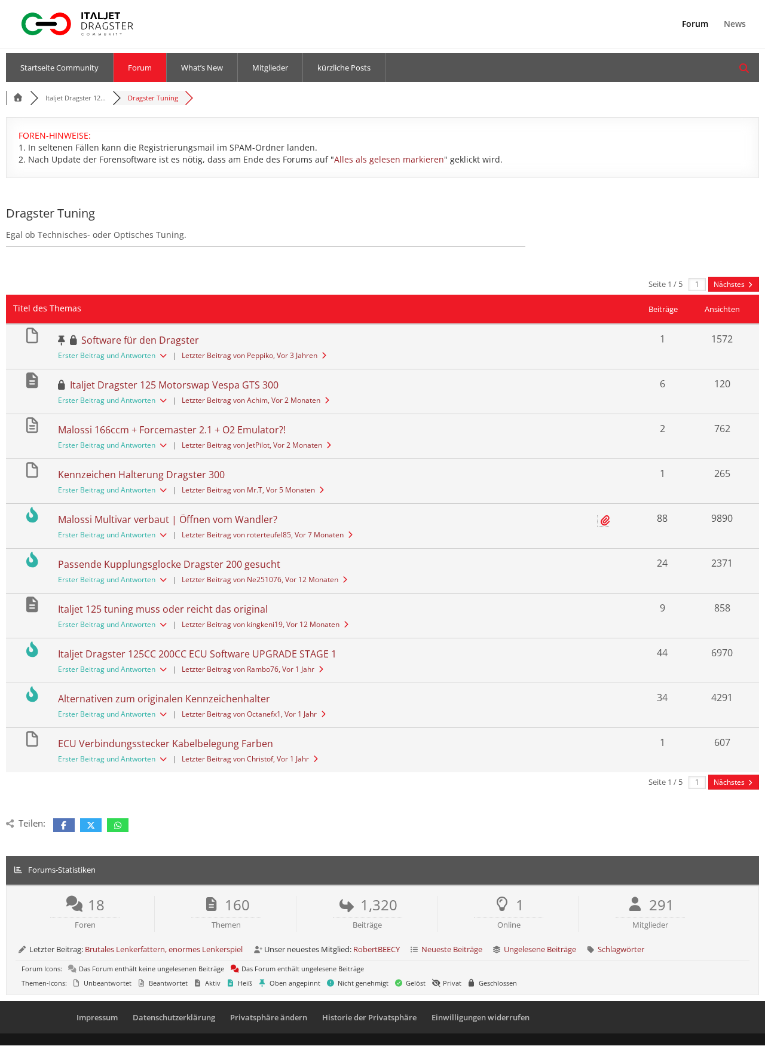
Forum (695, 24)
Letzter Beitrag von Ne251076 (260, 579)
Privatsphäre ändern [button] (268, 1017)
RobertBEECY (376, 949)
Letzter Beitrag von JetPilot (252, 445)
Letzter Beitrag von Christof (245, 759)
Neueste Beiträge (451, 949)
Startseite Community (59, 67)
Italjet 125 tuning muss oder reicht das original (163, 609)
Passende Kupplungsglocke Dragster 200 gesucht (169, 564)
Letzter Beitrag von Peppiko (249, 355)
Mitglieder (270, 67)
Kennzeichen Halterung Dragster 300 (141, 474)
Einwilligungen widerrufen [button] (481, 1017)
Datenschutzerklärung (174, 1017)
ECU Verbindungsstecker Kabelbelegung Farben (165, 743)
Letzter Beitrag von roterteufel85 (263, 535)
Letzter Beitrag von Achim (251, 400)
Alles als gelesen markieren (389, 159)
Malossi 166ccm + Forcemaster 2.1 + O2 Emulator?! (172, 429)
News (735, 24)
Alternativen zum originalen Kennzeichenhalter (164, 698)
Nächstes (730, 284)
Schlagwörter (621, 949)
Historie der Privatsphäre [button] (369, 1017)
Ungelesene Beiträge (540, 949)
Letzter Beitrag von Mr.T (248, 490)
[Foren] (18, 97)
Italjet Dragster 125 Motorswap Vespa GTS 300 (174, 385)
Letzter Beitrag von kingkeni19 (260, 624)
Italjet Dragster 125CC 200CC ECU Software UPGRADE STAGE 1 (197, 653)
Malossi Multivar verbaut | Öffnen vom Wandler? (167, 519)
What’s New (202, 67)
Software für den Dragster (140, 340)
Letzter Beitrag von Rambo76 (248, 669)
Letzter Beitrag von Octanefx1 (249, 714)
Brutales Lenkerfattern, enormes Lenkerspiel (164, 949)
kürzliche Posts (344, 67)
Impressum (97, 1017)
